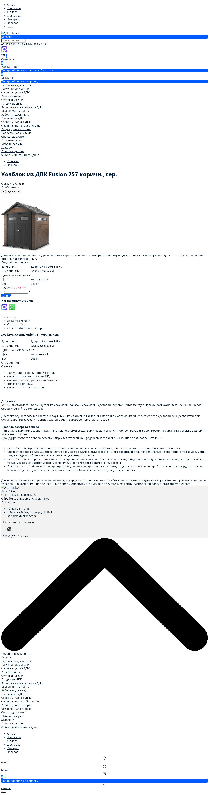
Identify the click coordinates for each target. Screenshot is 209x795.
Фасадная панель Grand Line (20, 125)
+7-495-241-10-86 (12, 44)
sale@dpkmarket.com (21, 516)
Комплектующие (12, 151)
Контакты (14, 8)
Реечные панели (12, 96)
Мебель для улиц (12, 144)
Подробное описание (16, 262)
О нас (11, 4)
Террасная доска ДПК (16, 85)
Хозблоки (7, 147)
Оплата (12, 12)
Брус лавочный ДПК (15, 111)
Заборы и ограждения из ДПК (22, 107)
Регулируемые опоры (16, 129)
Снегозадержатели (14, 136)
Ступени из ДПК (12, 100)
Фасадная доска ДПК (15, 92)
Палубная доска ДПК (15, 89)
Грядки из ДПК (11, 103)
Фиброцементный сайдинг (20, 155)
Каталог (12, 23)
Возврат (13, 19)
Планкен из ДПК (12, 118)
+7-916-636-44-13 (35, 44)
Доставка (13, 15)
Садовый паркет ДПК (16, 122)
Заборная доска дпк (15, 114)
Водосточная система (16, 133)
